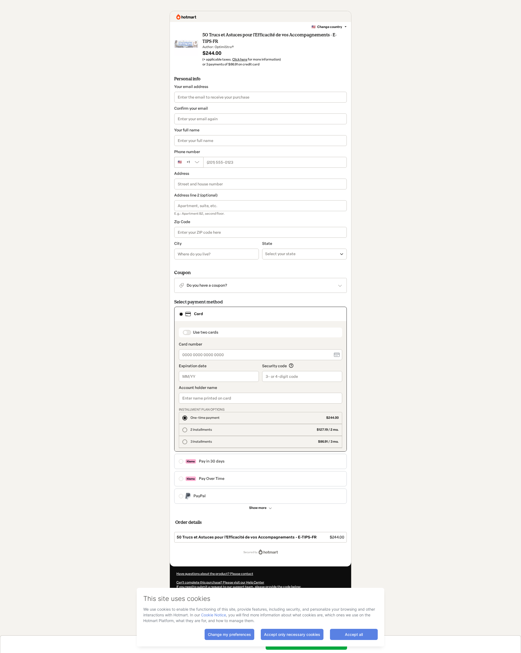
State (267, 243)
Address (181, 173)
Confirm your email (191, 108)
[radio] (181, 314)
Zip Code (182, 222)
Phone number (187, 152)
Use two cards (205, 332)
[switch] (187, 332)
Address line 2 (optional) (195, 195)
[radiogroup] (260, 405)
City (178, 243)
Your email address (191, 86)
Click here (239, 59)
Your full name (186, 130)
